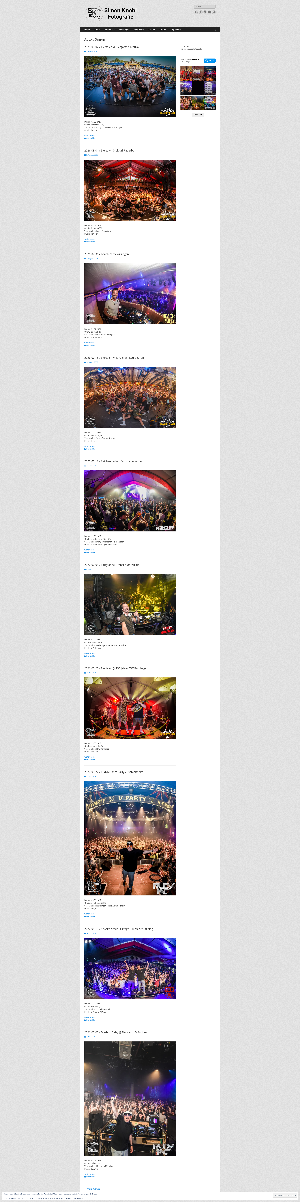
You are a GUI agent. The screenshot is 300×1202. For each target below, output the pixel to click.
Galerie (151, 29)
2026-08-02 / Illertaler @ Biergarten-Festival (111, 47)
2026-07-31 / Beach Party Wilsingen (106, 254)
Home (87, 29)
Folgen (211, 60)
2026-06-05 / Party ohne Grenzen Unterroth (112, 565)
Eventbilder (139, 29)
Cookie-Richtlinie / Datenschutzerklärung (69, 1198)
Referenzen (110, 29)
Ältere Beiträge (92, 1189)
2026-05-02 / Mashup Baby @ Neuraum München (115, 1032)
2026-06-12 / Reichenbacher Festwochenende (113, 461)
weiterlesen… (90, 135)
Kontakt (162, 29)
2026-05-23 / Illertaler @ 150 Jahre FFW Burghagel (116, 668)
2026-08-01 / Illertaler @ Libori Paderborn (110, 150)
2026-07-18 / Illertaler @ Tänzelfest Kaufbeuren (114, 357)
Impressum (176, 29)
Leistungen (124, 29)
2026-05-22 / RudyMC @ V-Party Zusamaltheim (113, 772)
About (97, 29)
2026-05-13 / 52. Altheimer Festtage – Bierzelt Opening (118, 929)
